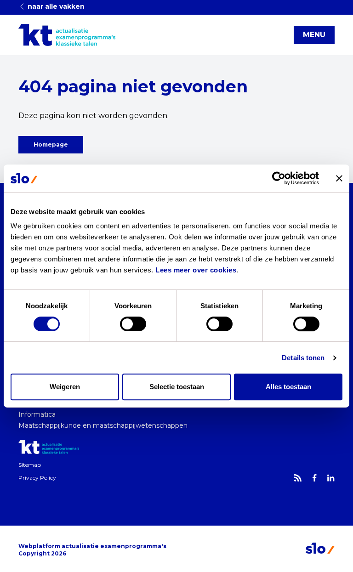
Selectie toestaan (176, 387)
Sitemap (29, 464)
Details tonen (303, 358)
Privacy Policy (37, 477)
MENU (314, 34)
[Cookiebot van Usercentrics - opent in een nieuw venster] (279, 178)
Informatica (37, 414)
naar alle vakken (55, 6)
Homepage (51, 144)
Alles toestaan (288, 387)
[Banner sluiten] (339, 178)
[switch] (133, 324)
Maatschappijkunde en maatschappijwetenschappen (103, 425)
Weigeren (65, 387)
